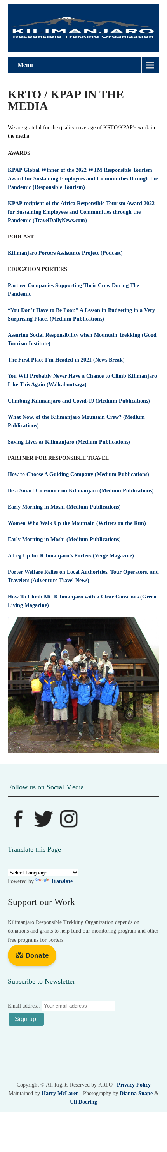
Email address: (25, 1006)
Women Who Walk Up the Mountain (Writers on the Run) (77, 523)
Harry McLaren (60, 1093)
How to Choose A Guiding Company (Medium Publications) (78, 474)
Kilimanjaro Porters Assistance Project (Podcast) (65, 253)
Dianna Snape (136, 1093)
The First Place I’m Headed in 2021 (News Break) (66, 360)
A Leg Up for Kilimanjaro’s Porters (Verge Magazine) (71, 556)
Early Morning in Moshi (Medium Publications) (64, 507)
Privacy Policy (134, 1085)
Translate (62, 881)
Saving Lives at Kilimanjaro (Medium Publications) (69, 442)
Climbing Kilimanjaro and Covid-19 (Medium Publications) (79, 401)
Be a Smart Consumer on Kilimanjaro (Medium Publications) (81, 491)
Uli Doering (83, 1102)
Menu (25, 65)
